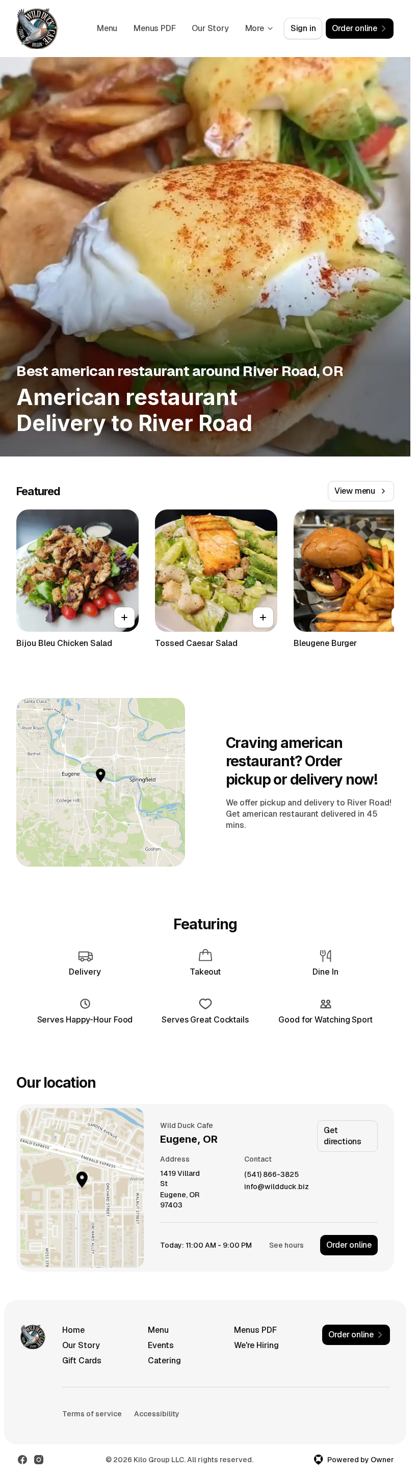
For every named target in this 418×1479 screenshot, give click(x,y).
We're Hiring (256, 1345)
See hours (286, 1245)
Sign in (303, 28)
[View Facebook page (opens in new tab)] (22, 1460)
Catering (164, 1360)
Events (161, 1345)
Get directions (342, 1136)
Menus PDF (154, 28)
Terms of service (92, 1413)
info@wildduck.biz (276, 1187)
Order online (349, 1245)
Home (73, 1330)
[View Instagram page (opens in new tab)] (39, 1460)
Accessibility (156, 1413)
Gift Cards (81, 1360)
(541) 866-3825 (271, 1174)
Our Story (210, 28)
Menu (107, 28)
